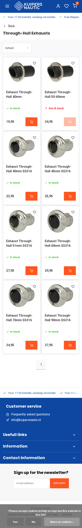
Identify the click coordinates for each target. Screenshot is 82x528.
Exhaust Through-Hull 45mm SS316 (58, 169)
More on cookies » (62, 521)
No (33, 521)
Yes (15, 521)
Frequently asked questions (30, 414)
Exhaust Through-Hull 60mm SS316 (58, 243)
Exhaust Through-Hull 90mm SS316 (58, 318)
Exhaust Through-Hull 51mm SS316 (19, 243)
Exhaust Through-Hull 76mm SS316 (19, 318)
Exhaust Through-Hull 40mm (19, 94)
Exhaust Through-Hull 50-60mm (58, 94)
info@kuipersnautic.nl (26, 420)
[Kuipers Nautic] (28, 6)
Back (11, 26)
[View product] (31, 121)
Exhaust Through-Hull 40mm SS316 (19, 169)
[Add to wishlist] (34, 63)
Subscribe (59, 482)
